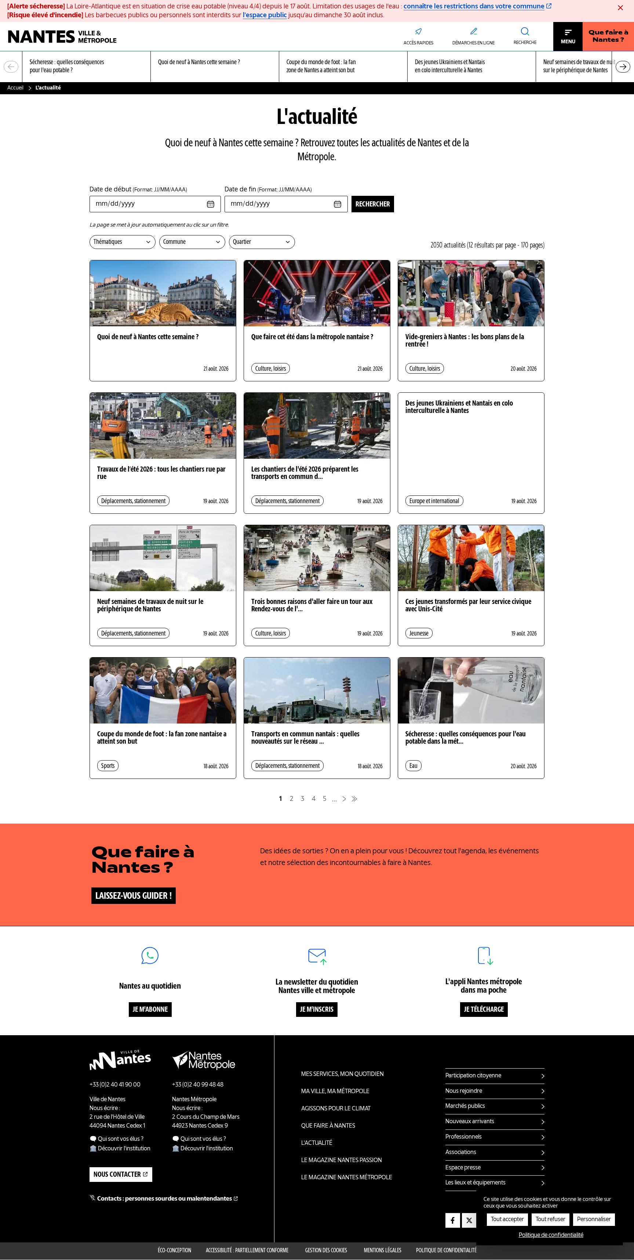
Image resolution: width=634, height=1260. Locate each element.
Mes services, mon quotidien (342, 1074)
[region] (317, 67)
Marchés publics (465, 1106)
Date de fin (268, 189)
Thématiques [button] (108, 242)
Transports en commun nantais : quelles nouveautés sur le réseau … (305, 738)
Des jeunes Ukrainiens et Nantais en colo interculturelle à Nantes (459, 407)
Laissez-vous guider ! (133, 896)
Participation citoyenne (473, 1076)
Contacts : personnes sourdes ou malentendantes (164, 1199)
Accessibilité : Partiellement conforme (247, 1251)
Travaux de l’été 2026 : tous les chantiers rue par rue (161, 473)
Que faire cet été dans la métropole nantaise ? (312, 337)
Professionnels (463, 1137)
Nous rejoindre (463, 1091)
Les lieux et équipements (475, 1183)
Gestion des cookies (326, 1251)
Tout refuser (550, 1220)
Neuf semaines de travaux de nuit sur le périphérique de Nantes (150, 605)
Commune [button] (174, 242)
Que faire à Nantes (328, 1126)
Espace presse (463, 1168)
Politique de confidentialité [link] (551, 1235)
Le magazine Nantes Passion (341, 1161)
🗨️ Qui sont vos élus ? (116, 1139)
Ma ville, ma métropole (335, 1092)
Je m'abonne (150, 1010)
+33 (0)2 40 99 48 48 (197, 1085)
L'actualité (316, 1143)
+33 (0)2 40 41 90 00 (115, 1085)
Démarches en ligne (473, 43)
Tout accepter (507, 1220)
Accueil (15, 88)
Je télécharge (484, 1010)
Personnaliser (594, 1220)
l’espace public (265, 15)
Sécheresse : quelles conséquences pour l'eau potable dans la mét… (465, 738)
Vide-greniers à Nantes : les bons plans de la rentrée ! (464, 341)
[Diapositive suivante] (623, 67)
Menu (568, 41)
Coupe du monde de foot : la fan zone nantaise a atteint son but (161, 738)
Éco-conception (174, 1251)
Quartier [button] (242, 242)
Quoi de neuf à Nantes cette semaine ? (147, 337)
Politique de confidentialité (446, 1251)
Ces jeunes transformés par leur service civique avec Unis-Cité (468, 605)
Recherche (525, 43)
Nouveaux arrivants (469, 1122)
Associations (460, 1152)
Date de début (138, 189)
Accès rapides (418, 43)
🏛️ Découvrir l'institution (120, 1149)
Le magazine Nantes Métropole (346, 1178)
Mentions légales (382, 1251)
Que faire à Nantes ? (608, 36)
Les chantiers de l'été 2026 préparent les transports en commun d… (304, 473)
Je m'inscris (317, 1010)
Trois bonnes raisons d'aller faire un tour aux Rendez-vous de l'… (311, 605)
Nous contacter (117, 1175)
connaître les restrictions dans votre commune (474, 6)
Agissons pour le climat (336, 1109)
